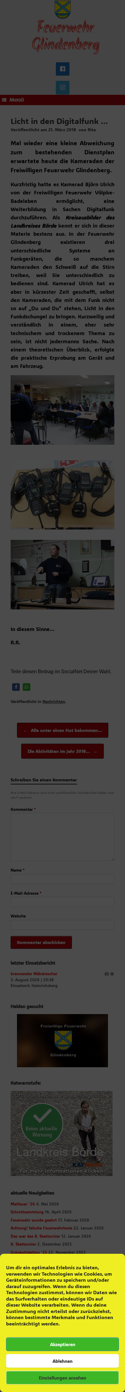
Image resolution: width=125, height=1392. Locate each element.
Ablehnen (62, 1361)
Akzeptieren (62, 1344)
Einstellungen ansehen (62, 1378)
